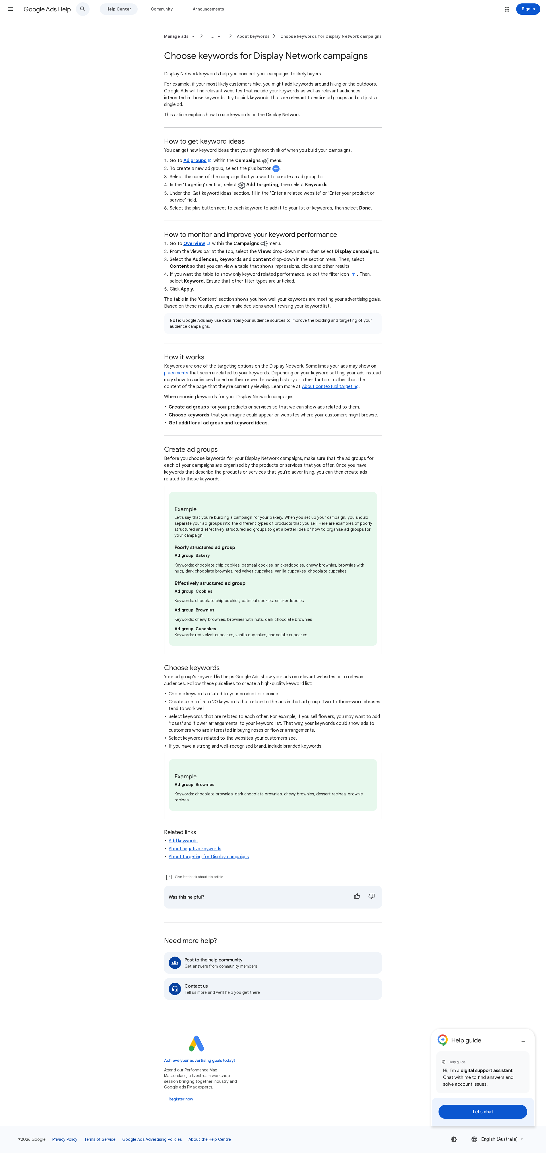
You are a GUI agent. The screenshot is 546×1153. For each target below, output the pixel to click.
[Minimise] (523, 1039)
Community (162, 9)
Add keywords (183, 841)
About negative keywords (195, 849)
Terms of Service (99, 1139)
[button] (10, 9)
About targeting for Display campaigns (209, 857)
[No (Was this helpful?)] (371, 897)
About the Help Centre (210, 1139)
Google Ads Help (47, 9)
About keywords (253, 36)
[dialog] (483, 1077)
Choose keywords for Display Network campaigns (331, 36)
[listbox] (498, 1139)
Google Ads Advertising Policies (152, 1139)
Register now (181, 1099)
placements (176, 373)
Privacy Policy (64, 1139)
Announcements (208, 9)
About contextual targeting (330, 386)
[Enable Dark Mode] (454, 1139)
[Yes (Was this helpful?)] (357, 897)
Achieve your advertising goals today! (199, 1060)
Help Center (118, 9)
